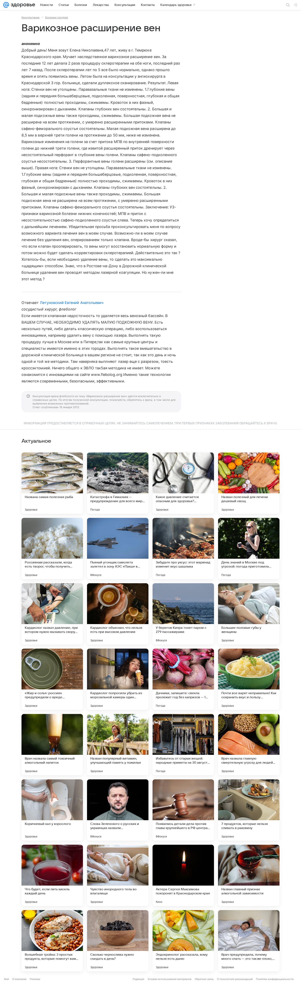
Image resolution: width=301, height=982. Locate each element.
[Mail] (6, 5)
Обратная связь (204, 979)
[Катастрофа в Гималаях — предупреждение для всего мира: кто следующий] (117, 483)
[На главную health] (22, 5)
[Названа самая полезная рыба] (52, 483)
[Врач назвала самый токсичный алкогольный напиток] (52, 744)
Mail (6, 979)
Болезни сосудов (56, 17)
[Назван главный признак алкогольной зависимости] (249, 875)
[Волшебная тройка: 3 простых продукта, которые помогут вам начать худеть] (52, 940)
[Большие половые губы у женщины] (249, 614)
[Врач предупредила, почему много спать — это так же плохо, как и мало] (249, 940)
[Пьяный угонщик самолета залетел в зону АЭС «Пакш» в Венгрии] (117, 548)
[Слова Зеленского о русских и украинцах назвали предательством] (117, 810)
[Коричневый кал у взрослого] (52, 810)
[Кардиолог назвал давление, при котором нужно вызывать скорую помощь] (52, 614)
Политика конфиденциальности (275, 979)
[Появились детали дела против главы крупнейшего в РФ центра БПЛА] (183, 810)
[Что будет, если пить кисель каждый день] (52, 875)
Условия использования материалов (169, 979)
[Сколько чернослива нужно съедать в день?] (117, 940)
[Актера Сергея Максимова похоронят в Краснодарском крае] (183, 875)
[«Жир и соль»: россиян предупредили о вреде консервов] (52, 679)
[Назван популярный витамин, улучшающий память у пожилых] (117, 744)
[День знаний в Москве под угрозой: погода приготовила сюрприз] (249, 548)
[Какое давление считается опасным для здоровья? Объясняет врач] (183, 483)
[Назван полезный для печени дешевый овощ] (249, 483)
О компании (19, 979)
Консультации (31, 17)
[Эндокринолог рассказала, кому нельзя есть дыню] (183, 940)
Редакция (138, 979)
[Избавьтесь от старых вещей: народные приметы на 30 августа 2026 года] (183, 744)
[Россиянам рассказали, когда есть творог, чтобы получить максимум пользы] (52, 548)
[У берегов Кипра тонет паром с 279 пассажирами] (183, 614)
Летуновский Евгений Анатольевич (72, 303)
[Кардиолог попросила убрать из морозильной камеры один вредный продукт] (117, 679)
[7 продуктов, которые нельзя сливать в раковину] (249, 810)
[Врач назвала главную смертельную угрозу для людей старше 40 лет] (249, 744)
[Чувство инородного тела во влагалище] (117, 875)
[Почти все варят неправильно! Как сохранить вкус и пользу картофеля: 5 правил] (249, 679)
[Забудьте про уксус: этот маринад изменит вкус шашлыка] (183, 548)
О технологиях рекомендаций (235, 979)
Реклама (35, 979)
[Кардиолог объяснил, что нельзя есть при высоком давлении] (117, 614)
